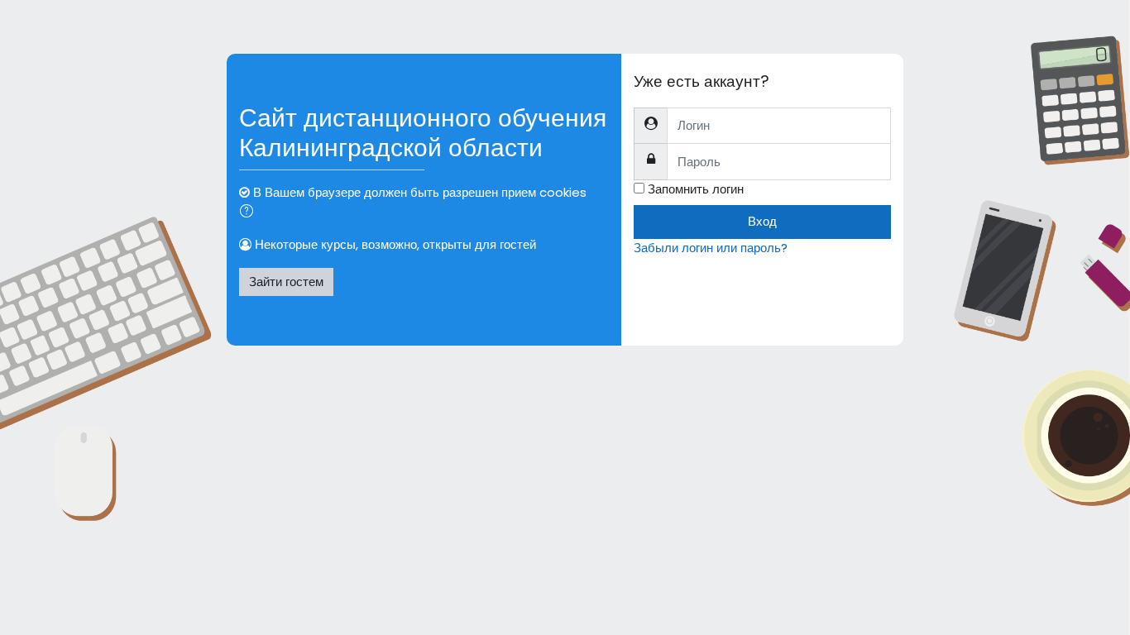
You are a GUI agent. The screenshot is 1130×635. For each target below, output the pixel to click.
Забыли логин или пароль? (711, 247)
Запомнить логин (696, 189)
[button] (250, 213)
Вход (762, 221)
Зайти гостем (286, 281)
